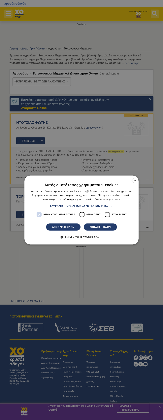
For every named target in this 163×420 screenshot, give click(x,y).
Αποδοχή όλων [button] (100, 226)
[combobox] (134, 181)
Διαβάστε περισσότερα (108, 199)
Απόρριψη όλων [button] (63, 226)
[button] (81, 205)
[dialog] (81, 210)
